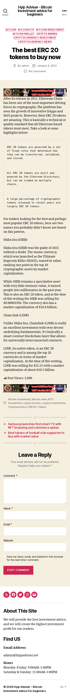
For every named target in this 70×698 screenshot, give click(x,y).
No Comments (37, 71)
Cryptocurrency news (35, 41)
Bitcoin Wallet (24, 33)
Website (8, 540)
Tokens (42, 406)
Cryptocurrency (17, 406)
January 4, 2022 (47, 65)
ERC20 (32, 406)
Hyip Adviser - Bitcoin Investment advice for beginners (35, 10)
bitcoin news (39, 399)
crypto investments (53, 403)
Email (7, 524)
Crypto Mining (46, 33)
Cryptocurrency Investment (35, 37)
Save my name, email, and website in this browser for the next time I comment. (35, 558)
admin (25, 65)
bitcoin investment (19, 399)
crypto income (32, 403)
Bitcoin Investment (50, 29)
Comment (10, 475)
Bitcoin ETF (26, 29)
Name (8, 508)
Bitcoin (11, 29)
